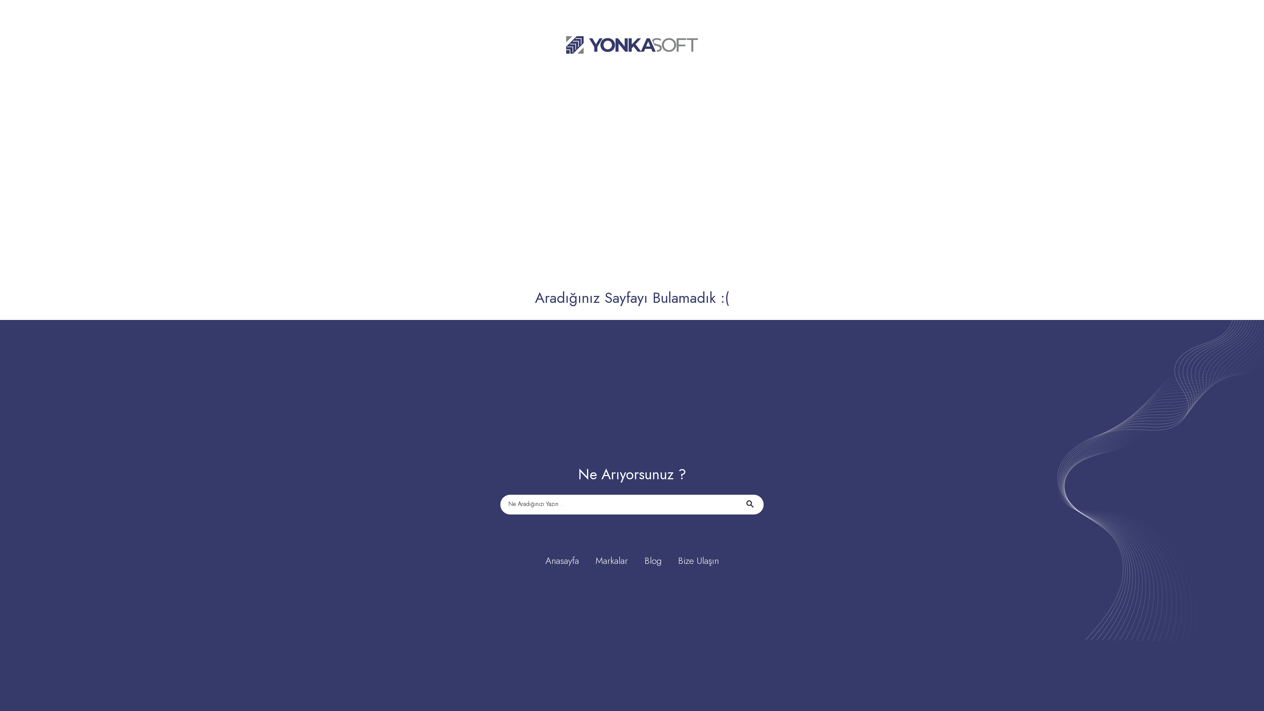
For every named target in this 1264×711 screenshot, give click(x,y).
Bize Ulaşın (698, 560)
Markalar (611, 560)
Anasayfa (562, 560)
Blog (653, 560)
